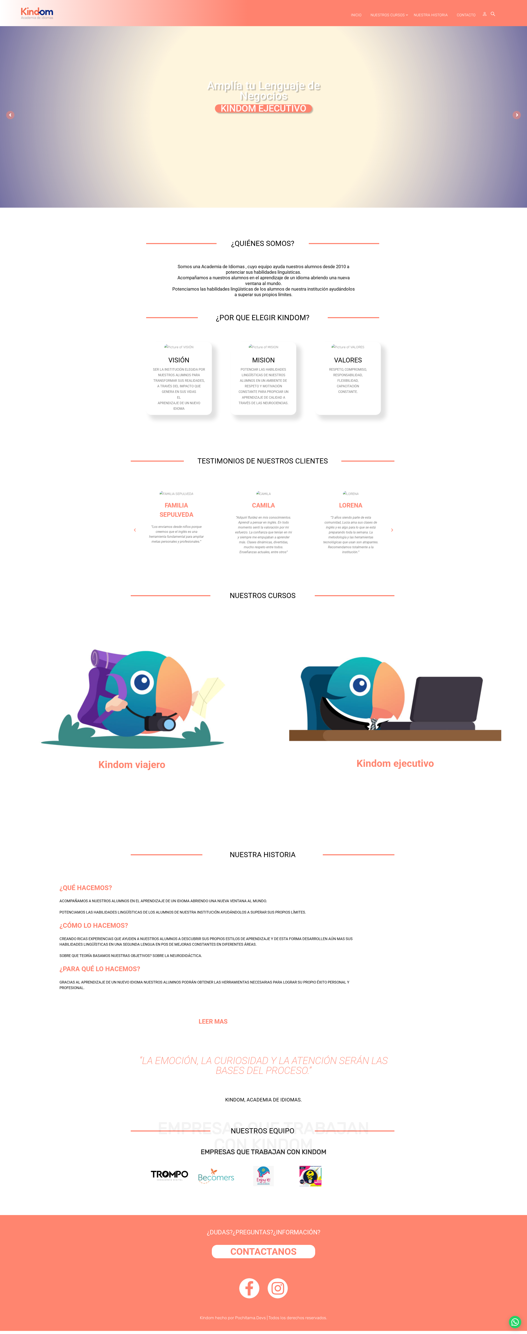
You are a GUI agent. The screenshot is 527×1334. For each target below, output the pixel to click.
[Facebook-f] (249, 1288)
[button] (135, 530)
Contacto (466, 15)
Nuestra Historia (431, 15)
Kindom (207, 1317)
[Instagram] (278, 1288)
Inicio (356, 15)
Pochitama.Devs (250, 1317)
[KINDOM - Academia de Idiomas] (37, 13)
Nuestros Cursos (388, 15)
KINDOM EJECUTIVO (263, 108)
